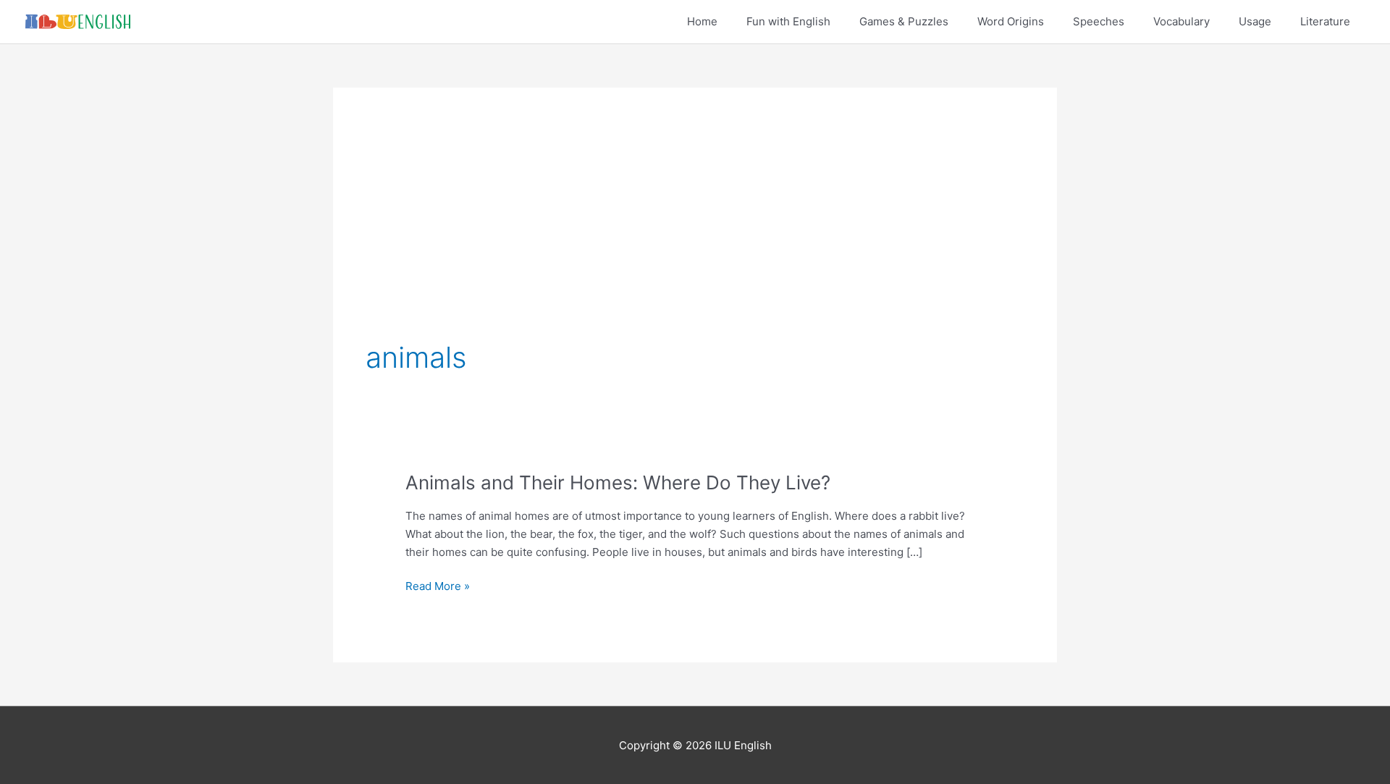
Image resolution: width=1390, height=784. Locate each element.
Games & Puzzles (903, 21)
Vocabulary (1181, 21)
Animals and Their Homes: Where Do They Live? (617, 482)
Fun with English (788, 21)
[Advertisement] (695, 228)
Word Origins (1010, 21)
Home (702, 21)
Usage (1255, 21)
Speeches (1098, 21)
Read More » (437, 587)
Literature (1325, 21)
